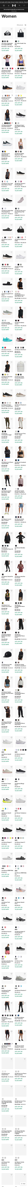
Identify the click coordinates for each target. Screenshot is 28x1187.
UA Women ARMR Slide (7, 870)
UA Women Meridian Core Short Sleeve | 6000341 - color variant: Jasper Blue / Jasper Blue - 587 (8, 123)
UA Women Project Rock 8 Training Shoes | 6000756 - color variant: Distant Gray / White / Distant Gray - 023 (7, 403)
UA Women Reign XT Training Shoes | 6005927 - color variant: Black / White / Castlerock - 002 (16, 927)
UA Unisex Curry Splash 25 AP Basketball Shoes (6, 155)
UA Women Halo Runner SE (6, 1162)
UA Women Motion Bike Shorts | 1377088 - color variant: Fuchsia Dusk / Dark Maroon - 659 (8, 1044)
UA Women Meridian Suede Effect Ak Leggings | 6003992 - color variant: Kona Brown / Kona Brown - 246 (18, 1129)
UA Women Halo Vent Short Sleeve (7, 377)
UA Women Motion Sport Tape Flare (19, 1018)
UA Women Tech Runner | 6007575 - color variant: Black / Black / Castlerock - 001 (3, 898)
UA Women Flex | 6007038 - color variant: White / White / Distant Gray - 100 (18, 957)
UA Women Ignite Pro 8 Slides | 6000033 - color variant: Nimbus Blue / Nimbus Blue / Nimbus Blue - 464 (6, 291)
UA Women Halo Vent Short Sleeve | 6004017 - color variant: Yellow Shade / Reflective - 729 (5, 374)
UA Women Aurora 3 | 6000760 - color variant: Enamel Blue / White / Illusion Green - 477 (18, 750)
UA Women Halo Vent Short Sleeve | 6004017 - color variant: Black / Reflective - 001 (3, 374)
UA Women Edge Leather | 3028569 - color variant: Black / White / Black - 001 (18, 264)
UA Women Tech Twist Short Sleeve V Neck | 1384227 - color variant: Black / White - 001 (3, 181)
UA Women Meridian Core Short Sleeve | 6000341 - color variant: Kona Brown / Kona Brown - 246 (6, 123)
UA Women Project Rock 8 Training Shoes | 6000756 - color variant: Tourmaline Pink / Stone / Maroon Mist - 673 (5, 403)
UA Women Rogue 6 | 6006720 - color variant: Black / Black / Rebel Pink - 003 (5, 838)
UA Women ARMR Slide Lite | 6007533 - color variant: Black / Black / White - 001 (16, 866)
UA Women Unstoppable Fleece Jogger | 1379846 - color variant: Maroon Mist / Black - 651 (12, 1015)
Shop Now (14, 11)
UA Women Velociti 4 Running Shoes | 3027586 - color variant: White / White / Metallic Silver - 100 (18, 181)
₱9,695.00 (4, 757)
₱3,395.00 (17, 46)
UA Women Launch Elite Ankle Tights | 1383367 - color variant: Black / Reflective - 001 (3, 489)
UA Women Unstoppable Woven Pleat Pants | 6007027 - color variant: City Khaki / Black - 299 (18, 720)
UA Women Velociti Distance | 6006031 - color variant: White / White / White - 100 (7, 808)
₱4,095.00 (17, 844)
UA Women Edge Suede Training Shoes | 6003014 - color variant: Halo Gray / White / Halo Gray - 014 (5, 320)
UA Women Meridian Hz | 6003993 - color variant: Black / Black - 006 (16, 546)
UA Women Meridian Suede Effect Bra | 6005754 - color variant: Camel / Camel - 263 (5, 1129)
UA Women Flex (19, 961)
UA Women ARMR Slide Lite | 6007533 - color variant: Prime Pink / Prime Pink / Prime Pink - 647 (23, 866)
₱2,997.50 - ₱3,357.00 (7, 1021)
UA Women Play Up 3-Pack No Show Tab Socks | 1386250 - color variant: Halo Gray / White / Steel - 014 (18, 208)
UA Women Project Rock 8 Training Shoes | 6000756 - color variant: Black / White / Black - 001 (3, 403)
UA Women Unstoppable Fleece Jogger (6, 1019)
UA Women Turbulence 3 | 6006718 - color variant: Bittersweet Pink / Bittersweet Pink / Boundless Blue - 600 (18, 808)
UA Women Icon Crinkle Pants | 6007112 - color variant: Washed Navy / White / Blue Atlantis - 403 (5, 1071)
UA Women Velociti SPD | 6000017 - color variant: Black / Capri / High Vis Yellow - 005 (5, 750)
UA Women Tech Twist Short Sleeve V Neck (7, 184)
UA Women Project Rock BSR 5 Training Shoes (20, 126)
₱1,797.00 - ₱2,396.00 (20, 325)
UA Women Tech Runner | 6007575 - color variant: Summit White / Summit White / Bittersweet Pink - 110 (5, 898)
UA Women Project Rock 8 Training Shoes (7, 405)
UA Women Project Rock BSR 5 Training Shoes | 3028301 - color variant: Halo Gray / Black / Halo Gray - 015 (18, 123)
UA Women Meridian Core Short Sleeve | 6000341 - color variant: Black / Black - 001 (4, 123)
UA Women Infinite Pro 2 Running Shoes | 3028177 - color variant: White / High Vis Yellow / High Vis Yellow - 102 (21, 95)
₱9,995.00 (4, 816)
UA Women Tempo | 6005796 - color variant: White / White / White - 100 (7, 779)
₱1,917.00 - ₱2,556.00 (20, 1076)
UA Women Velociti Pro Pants (7, 577)
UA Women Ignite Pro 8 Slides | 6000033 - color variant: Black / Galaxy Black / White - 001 (4, 291)
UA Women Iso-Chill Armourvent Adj (6, 665)
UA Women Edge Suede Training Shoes (7, 323)
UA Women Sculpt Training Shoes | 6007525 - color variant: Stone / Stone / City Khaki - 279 (5, 986)
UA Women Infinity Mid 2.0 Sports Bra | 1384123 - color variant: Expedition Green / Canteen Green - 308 (21, 68)
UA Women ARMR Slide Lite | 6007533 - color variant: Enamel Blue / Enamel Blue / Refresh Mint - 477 (18, 868)
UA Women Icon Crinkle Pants (6, 1074)
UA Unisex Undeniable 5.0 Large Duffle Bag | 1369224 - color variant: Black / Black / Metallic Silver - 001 (7, 41)
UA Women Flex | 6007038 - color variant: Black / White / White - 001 (16, 957)
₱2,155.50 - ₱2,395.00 (20, 242)
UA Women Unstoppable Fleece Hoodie (20, 606)
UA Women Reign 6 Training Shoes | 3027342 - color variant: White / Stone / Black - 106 (4, 95)
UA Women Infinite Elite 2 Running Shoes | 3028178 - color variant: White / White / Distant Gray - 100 (5, 208)
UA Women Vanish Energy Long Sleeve (20, 491)
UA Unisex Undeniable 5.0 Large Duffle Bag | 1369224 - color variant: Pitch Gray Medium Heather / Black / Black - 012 (3, 41)
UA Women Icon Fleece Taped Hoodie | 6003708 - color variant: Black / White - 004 (3, 460)
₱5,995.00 (17, 269)
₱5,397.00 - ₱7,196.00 (7, 213)
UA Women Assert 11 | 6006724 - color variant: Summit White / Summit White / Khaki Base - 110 (21, 838)
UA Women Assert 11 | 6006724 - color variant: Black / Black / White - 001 (16, 838)
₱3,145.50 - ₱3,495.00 (7, 46)
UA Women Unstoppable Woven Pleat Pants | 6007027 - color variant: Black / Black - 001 (16, 720)
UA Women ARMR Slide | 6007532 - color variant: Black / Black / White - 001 (5, 866)
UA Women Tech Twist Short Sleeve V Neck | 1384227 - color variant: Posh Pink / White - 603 (5, 181)
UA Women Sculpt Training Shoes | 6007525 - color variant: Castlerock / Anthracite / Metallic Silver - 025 (3, 986)
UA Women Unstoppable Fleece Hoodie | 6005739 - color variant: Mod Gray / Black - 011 (18, 603)
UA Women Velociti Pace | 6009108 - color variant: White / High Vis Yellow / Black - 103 (23, 898)
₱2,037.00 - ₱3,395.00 (18, 380)
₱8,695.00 (17, 905)
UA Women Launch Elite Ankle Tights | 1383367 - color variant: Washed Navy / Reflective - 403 (5, 489)
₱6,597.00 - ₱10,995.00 (18, 352)
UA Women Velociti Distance (6, 813)
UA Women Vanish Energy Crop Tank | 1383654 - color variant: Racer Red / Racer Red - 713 (12, 68)
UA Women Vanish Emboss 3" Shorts (19, 1046)
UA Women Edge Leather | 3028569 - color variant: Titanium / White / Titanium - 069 (21, 264)
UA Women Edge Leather (19, 267)
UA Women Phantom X (20, 990)
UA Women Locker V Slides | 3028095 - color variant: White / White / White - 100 (6, 237)
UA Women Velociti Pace (19, 903)
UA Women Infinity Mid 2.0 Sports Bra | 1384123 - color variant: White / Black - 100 (19, 68)
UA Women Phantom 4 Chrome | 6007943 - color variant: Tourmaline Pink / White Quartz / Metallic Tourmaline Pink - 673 (18, 403)
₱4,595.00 (17, 756)
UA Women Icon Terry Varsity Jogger (20, 434)
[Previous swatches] (16, 68)
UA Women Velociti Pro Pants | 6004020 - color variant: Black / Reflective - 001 (3, 574)
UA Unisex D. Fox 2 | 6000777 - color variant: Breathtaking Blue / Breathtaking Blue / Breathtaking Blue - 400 (3, 347)
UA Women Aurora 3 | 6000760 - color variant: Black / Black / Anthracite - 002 (25, 750)
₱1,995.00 (4, 872)
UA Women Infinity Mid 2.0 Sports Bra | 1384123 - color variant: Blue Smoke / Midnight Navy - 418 (23, 68)
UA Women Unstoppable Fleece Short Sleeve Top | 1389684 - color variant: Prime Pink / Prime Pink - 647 (18, 291)
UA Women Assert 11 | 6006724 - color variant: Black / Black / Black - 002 (18, 838)
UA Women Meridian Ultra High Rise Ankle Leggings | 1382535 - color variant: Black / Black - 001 (3, 1099)
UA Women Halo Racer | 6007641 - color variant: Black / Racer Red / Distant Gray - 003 (16, 347)
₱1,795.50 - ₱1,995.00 (7, 1049)
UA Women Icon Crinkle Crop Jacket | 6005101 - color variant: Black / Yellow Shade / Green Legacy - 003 (3, 603)
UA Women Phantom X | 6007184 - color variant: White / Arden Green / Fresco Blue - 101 (21, 986)
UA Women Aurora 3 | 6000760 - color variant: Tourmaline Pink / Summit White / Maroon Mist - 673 (21, 750)
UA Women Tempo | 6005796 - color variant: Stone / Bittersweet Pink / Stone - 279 (5, 779)
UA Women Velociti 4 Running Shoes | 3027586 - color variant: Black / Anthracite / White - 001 (16, 181)
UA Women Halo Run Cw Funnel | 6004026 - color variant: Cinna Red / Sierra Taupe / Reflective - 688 (16, 574)
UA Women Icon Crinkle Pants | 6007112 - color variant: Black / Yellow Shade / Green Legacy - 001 (3, 1071)
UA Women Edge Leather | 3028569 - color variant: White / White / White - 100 (16, 264)
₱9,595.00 (4, 1165)
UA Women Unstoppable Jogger (7, 434)
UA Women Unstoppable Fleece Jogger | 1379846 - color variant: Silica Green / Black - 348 (7, 1015)
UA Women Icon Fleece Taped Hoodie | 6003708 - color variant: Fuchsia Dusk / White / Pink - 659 (5, 460)
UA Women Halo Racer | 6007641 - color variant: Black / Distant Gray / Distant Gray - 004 (18, 347)
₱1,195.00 (17, 1165)
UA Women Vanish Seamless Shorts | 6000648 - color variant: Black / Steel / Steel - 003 (21, 517)
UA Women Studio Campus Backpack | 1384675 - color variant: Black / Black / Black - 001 (18, 374)
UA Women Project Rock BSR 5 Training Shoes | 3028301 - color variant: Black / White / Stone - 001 (16, 123)
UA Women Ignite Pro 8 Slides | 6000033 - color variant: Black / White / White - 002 (8, 291)
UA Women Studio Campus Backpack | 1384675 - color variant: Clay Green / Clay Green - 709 (21, 374)
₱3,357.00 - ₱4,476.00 (5, 551)
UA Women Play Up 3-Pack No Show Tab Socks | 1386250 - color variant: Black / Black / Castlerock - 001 (16, 208)
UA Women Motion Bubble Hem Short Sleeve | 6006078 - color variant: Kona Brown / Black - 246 (5, 632)
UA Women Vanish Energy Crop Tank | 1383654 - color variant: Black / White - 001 (7, 68)
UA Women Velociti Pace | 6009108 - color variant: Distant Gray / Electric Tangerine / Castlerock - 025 (16, 898)
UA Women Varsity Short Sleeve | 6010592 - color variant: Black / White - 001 (16, 1158)
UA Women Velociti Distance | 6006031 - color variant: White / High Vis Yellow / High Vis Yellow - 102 (3, 808)
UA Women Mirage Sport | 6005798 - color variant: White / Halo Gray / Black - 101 (18, 779)
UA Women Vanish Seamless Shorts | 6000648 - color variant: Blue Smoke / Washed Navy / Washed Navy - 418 (16, 517)
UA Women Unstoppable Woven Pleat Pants (20, 723)
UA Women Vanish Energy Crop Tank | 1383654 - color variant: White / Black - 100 (10, 68)
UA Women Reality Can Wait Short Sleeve (7, 961)
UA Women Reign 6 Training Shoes (6, 98)
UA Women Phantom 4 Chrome (20, 405)
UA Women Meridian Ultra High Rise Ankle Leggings (7, 1102)
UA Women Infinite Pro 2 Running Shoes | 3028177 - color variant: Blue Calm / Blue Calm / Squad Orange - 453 (18, 95)
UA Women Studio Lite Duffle (20, 240)
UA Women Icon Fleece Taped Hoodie (7, 463)
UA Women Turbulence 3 (20, 813)
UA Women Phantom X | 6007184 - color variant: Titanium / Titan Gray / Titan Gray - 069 (16, 986)
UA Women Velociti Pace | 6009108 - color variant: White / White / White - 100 (21, 898)
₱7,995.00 (17, 934)
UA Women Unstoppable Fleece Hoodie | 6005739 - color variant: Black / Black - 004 (16, 603)
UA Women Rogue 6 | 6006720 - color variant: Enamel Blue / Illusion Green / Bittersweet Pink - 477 (12, 838)
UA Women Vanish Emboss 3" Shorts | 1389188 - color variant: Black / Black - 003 (16, 1044)
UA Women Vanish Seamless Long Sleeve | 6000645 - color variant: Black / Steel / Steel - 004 (16, 662)
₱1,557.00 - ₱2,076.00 (7, 73)
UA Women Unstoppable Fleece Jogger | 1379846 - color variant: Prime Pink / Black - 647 (5, 1015)
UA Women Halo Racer (20, 349)
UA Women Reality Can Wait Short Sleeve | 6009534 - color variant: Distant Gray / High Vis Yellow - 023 (5, 957)
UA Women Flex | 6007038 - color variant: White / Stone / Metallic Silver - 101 (21, 957)
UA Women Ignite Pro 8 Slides (7, 294)
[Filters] (25, 25)
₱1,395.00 (4, 186)
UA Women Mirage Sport (19, 784)
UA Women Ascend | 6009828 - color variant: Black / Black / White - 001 (3, 927)
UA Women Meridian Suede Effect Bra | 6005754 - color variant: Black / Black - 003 (3, 1129)
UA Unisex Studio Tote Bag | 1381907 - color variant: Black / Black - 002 (16, 41)
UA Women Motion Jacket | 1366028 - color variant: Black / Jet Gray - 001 (16, 320)
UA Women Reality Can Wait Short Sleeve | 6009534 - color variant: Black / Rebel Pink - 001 (3, 957)
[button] (19, 5)
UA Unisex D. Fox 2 (6, 349)
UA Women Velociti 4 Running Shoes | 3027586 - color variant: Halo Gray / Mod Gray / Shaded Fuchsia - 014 (21, 181)
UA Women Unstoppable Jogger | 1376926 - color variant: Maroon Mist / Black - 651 (5, 431)
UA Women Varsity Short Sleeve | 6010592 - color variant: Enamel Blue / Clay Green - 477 (18, 1158)
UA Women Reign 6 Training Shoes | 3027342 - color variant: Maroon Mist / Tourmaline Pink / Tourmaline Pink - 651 (8, 95)
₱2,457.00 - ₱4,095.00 (20, 156)
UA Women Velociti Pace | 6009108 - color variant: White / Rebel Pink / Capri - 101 (18, 898)
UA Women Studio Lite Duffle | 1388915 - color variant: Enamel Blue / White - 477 (19, 237)
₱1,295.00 (17, 876)
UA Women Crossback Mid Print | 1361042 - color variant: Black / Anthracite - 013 (16, 460)
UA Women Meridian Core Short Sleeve (7, 126)
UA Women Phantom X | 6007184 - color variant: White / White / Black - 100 (18, 986)
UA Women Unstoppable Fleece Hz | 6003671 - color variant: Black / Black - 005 (3, 546)
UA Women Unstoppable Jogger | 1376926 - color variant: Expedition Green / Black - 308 (3, 431)
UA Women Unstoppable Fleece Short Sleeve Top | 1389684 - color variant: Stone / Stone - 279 (16, 291)
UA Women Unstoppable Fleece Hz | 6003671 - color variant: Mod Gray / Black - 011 (5, 546)
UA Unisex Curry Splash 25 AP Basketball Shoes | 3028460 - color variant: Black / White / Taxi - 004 (5, 151)
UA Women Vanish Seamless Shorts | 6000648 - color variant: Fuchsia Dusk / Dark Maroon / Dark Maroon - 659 (18, 517)
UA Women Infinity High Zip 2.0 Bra (19, 154)
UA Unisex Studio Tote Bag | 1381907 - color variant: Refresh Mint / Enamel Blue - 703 (18, 41)
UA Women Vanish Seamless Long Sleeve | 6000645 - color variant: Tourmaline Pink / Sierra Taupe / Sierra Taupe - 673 (18, 662)
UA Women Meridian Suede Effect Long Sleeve (7, 723)
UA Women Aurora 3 (20, 754)
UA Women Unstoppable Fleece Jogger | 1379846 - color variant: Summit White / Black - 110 (10, 1015)
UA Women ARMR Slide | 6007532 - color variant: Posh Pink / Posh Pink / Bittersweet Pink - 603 (7, 866)
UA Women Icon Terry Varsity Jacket (20, 1101)
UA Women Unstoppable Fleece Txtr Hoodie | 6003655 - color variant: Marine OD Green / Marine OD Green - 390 (18, 690)
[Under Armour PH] (14, 5)
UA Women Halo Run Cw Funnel (20, 577)
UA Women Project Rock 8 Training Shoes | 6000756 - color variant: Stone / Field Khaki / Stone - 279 (10, 403)
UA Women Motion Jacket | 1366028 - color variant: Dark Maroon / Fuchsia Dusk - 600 (18, 320)
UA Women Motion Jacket (19, 323)
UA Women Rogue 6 (7, 842)
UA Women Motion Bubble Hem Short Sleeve (6, 636)
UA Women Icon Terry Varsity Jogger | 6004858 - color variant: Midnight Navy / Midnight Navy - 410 (18, 431)
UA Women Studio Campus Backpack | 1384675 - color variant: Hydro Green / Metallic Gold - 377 (16, 374)
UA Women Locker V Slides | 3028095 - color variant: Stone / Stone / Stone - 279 (8, 237)
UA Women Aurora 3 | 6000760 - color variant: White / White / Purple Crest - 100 (16, 750)
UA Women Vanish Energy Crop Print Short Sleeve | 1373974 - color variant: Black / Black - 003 (3, 690)
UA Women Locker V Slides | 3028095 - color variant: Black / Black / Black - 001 (4, 237)
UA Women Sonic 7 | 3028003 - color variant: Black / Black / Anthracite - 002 (3, 264)
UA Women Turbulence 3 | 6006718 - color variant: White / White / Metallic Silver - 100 (16, 808)
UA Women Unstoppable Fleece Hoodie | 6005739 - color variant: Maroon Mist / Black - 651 (21, 603)
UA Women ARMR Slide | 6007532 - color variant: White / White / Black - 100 (3, 866)
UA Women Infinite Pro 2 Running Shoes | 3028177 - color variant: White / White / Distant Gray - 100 (16, 95)
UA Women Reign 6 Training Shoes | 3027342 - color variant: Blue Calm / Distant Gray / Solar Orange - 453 (6, 95)
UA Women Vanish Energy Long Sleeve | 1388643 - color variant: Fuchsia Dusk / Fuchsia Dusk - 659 (16, 489)
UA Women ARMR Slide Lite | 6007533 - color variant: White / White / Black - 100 (21, 866)
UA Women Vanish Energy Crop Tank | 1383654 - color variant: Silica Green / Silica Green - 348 (3, 68)
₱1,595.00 (4, 964)
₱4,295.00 (4, 905)
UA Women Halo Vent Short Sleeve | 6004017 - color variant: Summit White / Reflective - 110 (7, 374)
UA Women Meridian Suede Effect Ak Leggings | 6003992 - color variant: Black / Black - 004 (16, 1129)
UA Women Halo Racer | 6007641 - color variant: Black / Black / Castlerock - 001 (23, 347)
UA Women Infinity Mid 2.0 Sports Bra (20, 71)
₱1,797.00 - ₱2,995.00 (20, 73)
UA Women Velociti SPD (6, 755)
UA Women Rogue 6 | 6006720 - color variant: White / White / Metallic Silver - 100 (7, 838)
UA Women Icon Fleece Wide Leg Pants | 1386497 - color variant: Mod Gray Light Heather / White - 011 (18, 1071)
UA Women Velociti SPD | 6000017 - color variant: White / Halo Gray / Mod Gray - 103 (3, 750)
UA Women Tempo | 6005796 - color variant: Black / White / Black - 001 (3, 779)
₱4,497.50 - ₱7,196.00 (20, 186)
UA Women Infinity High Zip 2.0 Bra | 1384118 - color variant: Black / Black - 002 (16, 151)
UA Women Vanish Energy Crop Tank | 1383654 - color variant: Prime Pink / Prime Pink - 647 (5, 68)
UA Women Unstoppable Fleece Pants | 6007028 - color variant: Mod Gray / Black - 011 (18, 632)
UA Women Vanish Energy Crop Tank (6, 71)
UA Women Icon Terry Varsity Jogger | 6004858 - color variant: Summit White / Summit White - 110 (16, 431)
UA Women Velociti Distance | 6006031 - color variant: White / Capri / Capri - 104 (5, 808)
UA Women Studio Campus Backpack (19, 377)
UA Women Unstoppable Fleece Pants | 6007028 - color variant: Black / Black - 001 (16, 632)
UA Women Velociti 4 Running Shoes (20, 184)
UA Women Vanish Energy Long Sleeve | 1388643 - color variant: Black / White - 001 (18, 489)
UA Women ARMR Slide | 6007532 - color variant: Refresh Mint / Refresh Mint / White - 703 (10, 866)
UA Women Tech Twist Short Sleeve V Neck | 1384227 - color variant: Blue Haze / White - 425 (7, 181)
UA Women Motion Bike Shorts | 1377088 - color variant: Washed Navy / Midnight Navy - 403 (6, 1044)
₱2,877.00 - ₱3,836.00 (4, 494)
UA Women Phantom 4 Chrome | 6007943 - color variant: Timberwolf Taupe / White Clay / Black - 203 (16, 403)
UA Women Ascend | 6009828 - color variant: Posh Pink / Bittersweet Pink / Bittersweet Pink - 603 (5, 927)
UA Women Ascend (6, 931)
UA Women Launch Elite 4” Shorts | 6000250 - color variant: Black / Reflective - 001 (3, 517)
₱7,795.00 (17, 129)
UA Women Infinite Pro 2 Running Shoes (20, 98)
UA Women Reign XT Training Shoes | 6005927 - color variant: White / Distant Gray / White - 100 (18, 927)
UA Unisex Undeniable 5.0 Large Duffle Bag (7, 44)
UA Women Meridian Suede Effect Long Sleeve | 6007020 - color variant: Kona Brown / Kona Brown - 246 (3, 720)
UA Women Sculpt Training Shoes (6, 991)
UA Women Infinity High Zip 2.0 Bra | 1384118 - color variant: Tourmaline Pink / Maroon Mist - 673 (18, 151)
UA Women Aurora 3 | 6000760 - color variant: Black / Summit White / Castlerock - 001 (23, 750)
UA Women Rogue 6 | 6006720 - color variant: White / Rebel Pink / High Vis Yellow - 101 (10, 838)
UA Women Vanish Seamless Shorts (19, 519)
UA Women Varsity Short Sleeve (19, 1162)
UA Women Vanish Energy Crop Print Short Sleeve (7, 693)
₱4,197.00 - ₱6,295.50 (7, 351)
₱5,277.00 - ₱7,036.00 (20, 100)
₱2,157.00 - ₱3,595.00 (7, 128)
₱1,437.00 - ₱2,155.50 (20, 465)
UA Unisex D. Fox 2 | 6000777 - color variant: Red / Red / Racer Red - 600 (5, 347)
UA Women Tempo (6, 783)
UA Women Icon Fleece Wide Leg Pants (20, 1074)
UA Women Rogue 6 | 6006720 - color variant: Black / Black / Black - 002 (3, 838)
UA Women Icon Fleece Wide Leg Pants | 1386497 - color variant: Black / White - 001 (16, 1071)
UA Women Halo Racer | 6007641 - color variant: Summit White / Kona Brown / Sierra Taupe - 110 (21, 347)
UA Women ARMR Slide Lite (20, 873)
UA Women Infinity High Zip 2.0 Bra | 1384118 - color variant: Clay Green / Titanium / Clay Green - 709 (21, 151)
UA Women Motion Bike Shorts (6, 1046)
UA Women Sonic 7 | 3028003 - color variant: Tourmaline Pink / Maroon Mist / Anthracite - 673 (7, 264)
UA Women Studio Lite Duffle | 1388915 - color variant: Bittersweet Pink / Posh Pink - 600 (21, 237)
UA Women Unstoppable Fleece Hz (7, 548)
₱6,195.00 (4, 993)
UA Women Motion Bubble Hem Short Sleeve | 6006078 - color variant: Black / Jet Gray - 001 (3, 632)
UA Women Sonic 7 (6, 266)
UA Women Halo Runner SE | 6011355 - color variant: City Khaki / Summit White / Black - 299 (3, 1158)
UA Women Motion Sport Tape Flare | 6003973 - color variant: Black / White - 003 (16, 1015)
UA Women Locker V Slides (7, 240)
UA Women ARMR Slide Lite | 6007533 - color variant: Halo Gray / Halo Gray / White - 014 (18, 866)
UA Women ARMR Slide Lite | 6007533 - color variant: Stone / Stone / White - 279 (16, 868)
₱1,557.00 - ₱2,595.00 (7, 296)
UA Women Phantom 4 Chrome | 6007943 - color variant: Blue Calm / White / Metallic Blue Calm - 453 (21, 403)
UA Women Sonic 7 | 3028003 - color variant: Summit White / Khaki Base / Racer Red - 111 (5, 264)
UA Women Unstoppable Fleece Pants (20, 636)
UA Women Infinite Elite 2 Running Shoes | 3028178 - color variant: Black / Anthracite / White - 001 (3, 208)
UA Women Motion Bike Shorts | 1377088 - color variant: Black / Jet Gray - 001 (4, 1044)
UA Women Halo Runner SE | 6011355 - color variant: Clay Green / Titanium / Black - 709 (5, 1158)
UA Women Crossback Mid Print (20, 463)
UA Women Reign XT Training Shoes (20, 932)
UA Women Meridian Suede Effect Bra (7, 1131)
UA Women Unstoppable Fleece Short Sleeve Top (20, 295)
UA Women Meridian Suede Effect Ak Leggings (20, 1132)
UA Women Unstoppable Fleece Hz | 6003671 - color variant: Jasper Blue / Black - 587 (7, 546)
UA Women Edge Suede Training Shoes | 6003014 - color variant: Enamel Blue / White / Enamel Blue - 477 (3, 320)
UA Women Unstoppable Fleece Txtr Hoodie (20, 693)
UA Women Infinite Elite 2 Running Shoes (7, 211)
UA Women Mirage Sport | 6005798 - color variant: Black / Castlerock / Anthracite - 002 (16, 779)
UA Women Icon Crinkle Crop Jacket (6, 606)
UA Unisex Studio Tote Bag (20, 44)
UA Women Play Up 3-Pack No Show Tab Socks (20, 212)
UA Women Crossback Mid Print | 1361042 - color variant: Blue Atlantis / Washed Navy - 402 (18, 460)
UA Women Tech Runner (6, 903)
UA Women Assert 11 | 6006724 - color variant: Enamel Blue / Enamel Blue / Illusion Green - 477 (23, 838)
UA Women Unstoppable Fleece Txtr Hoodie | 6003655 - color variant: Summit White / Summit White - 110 (16, 690)
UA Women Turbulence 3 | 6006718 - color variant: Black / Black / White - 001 (21, 808)
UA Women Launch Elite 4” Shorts (6, 519)
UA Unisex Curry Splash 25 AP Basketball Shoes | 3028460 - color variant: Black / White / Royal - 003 (3, 151)
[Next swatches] (25, 68)
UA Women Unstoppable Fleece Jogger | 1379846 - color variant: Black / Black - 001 (3, 1015)
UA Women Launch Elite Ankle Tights (6, 491)
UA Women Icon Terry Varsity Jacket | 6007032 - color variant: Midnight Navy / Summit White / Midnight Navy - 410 (16, 1099)
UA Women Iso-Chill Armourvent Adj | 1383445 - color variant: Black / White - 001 (3, 662)
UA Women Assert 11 (20, 842)
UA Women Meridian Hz (20, 548)
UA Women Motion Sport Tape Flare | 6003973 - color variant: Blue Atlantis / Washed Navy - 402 (18, 1015)
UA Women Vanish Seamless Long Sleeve (20, 665)
